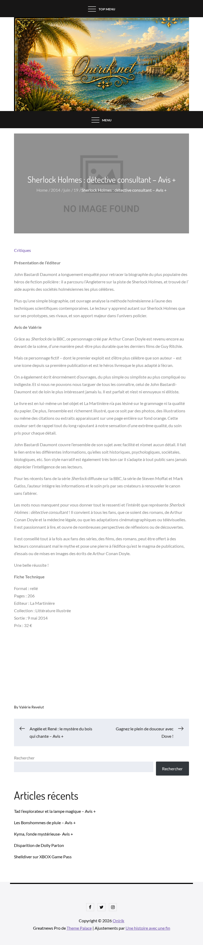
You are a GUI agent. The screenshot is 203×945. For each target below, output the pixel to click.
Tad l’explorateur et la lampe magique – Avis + (55, 811)
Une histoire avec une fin (148, 927)
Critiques (22, 250)
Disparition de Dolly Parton (39, 845)
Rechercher (24, 757)
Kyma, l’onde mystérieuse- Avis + (43, 833)
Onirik (118, 920)
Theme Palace (79, 927)
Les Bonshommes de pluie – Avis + (45, 822)
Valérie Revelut (31, 707)
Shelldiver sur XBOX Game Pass (43, 856)
